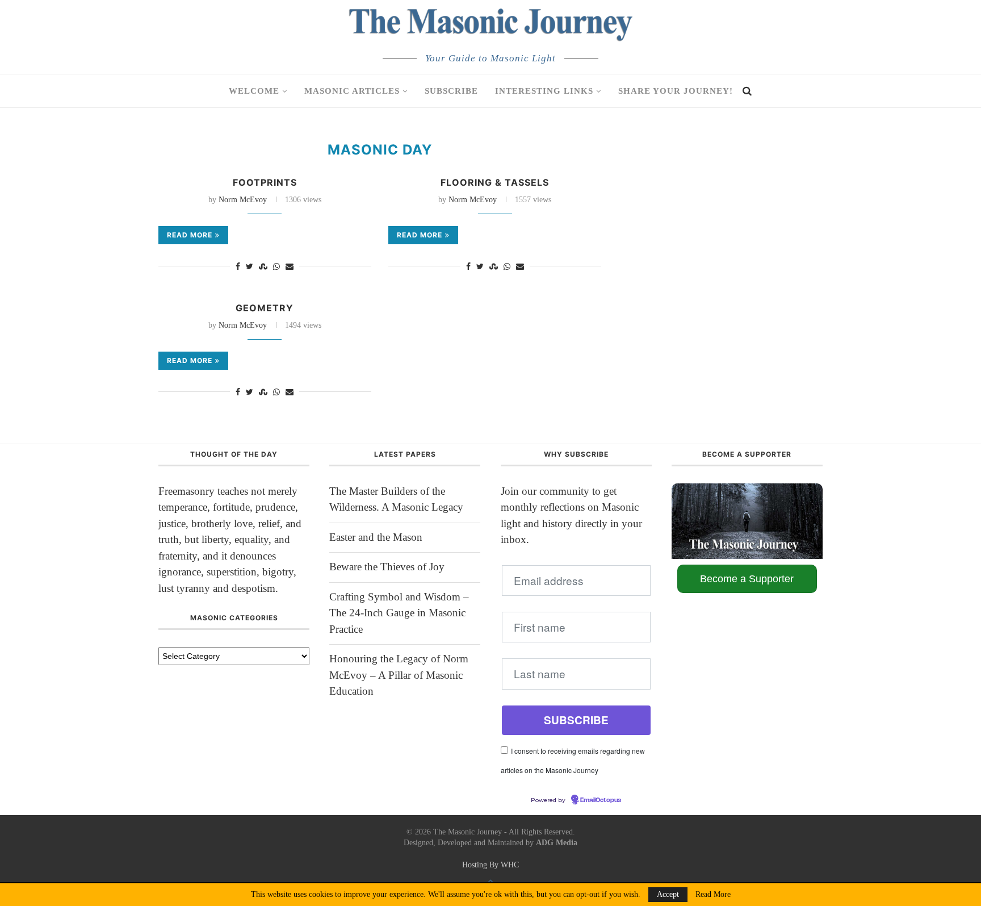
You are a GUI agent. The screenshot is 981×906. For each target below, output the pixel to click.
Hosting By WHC (490, 865)
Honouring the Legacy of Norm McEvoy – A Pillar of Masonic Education (398, 675)
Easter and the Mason (375, 537)
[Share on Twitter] (249, 267)
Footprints (265, 182)
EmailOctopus (600, 800)
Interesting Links (544, 90)
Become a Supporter (747, 578)
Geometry (265, 308)
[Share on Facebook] (238, 267)
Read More (713, 895)
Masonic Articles (352, 90)
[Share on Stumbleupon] (263, 267)
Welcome (254, 90)
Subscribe (451, 90)
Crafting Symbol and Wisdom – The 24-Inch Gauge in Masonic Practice (399, 613)
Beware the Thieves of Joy (387, 567)
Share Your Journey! (675, 90)
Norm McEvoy (243, 199)
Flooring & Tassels (495, 182)
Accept (668, 894)
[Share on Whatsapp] (276, 267)
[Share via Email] (290, 267)
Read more (189, 235)
